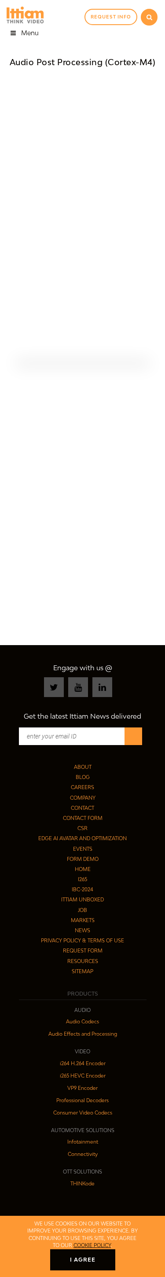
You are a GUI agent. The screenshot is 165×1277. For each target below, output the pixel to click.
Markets (83, 920)
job (82, 910)
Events (82, 849)
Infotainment (82, 1141)
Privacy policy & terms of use (82, 940)
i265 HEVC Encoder (83, 1075)
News (82, 930)
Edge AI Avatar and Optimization (82, 838)
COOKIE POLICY (92, 1245)
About (83, 767)
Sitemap (82, 971)
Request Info (111, 16)
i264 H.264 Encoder (83, 1063)
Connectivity (83, 1154)
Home (83, 869)
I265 (82, 879)
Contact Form (83, 818)
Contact (82, 808)
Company (82, 798)
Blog (83, 777)
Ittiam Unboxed (82, 899)
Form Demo (83, 859)
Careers (82, 787)
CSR (82, 828)
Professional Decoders (82, 1100)
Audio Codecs (82, 1021)
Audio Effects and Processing (82, 1034)
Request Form (83, 950)
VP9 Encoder (82, 1088)
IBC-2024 (82, 889)
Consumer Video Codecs (82, 1112)
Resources (82, 961)
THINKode (82, 1183)
